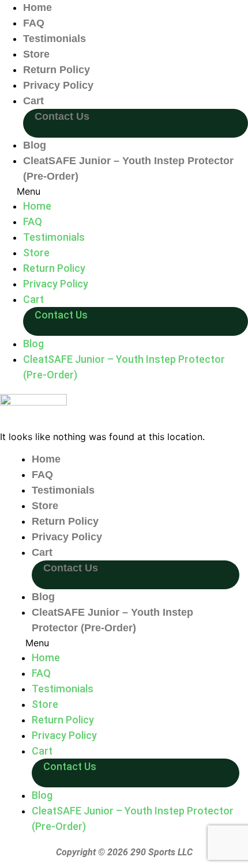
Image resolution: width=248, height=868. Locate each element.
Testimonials (54, 38)
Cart (33, 101)
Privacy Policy (58, 85)
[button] (124, 191)
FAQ (33, 23)
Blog (34, 145)
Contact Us (62, 116)
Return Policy (56, 69)
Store (36, 54)
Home (37, 7)
